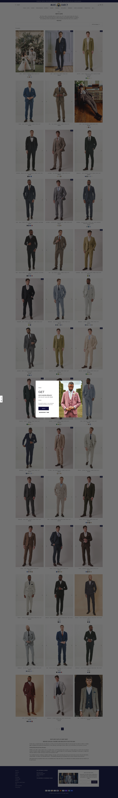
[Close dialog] (81, 382)
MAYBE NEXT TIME (44, 412)
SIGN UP (43, 408)
